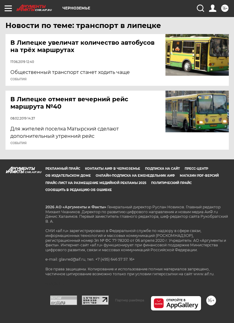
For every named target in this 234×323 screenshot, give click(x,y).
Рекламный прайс (62, 169)
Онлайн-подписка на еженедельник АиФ (135, 176)
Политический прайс (171, 183)
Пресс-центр (196, 169)
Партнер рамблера (129, 300)
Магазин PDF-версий (199, 176)
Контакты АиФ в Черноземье (112, 169)
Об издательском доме (68, 176)
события (18, 79)
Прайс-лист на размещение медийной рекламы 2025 (95, 183)
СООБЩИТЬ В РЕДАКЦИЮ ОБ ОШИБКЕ (78, 190)
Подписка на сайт (162, 169)
